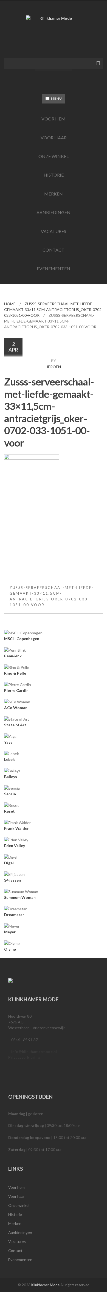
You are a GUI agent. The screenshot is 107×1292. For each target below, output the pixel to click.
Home (10, 303)
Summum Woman (20, 897)
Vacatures (53, 231)
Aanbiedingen (53, 212)
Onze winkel (53, 156)
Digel (9, 863)
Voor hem (53, 118)
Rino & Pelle (15, 673)
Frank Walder (16, 828)
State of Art (15, 725)
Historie (54, 174)
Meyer (10, 932)
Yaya (8, 742)
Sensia (10, 794)
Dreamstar (14, 914)
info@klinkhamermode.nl (34, 1051)
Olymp (10, 949)
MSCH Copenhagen (21, 638)
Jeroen (53, 366)
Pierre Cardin (16, 690)
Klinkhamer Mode (45, 1285)
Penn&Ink (13, 656)
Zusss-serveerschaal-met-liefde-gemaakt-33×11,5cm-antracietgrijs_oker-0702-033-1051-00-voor (53, 309)
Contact (53, 249)
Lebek (9, 759)
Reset (9, 811)
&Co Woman (15, 707)
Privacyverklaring (24, 1057)
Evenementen (53, 268)
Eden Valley (14, 845)
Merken (53, 193)
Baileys (10, 776)
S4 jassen (12, 880)
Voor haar (54, 137)
